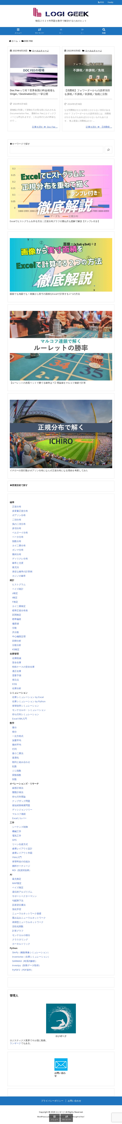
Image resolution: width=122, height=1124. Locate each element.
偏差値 (15, 623)
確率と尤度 (17, 563)
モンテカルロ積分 (21, 935)
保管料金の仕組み (21, 861)
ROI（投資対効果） (21, 870)
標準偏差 (16, 619)
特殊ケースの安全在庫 (23, 667)
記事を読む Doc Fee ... (45, 127)
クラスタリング (20, 939)
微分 (14, 727)
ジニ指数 (16, 770)
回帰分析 (16, 641)
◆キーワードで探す (20, 144)
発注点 (15, 679)
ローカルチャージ (40, 50)
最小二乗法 (17, 753)
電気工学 (16, 835)
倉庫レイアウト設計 (22, 848)
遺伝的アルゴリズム (22, 892)
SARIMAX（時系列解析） (24, 961)
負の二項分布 (19, 524)
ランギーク (15, 1043)
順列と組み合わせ (21, 762)
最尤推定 (16, 879)
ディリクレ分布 (20, 558)
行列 (14, 749)
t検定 (14, 597)
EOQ (14, 684)
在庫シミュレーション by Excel (28, 697)
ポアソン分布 (19, 515)
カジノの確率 (19, 576)
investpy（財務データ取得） (26, 965)
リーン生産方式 (20, 844)
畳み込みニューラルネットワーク (29, 918)
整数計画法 (17, 792)
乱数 (14, 766)
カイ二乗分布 (19, 545)
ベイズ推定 (17, 887)
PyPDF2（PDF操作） (22, 970)
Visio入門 (17, 857)
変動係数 (16, 775)
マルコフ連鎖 (19, 814)
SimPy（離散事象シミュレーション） (31, 952)
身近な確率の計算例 (22, 571)
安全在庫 (16, 662)
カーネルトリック (21, 944)
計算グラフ (17, 930)
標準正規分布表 (20, 610)
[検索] (108, 149)
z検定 (15, 593)
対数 (14, 779)
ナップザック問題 (21, 801)
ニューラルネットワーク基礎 (26, 913)
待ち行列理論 (19, 796)
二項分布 (16, 519)
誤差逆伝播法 (19, 905)
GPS (14, 840)
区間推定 (16, 614)
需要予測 (16, 675)
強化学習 (16, 909)
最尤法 (15, 567)
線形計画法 (17, 788)
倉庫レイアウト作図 (22, 853)
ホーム (15, 41)
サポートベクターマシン (24, 896)
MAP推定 (16, 883)
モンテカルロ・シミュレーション (29, 710)
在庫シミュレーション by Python (29, 701)
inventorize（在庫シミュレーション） (31, 956)
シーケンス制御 (20, 827)
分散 (14, 628)
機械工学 (16, 831)
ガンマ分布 (17, 550)
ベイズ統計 (17, 589)
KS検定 (15, 649)
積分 (14, 731)
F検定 (15, 602)
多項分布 (16, 528)
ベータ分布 (17, 537)
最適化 (15, 757)
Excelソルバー (19, 818)
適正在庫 (16, 671)
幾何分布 (16, 554)
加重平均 (16, 740)
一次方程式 (17, 736)
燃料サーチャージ (21, 866)
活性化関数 (17, 926)
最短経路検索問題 (21, 805)
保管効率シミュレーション (25, 705)
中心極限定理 (19, 636)
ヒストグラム (19, 584)
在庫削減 (16, 658)
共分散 (15, 632)
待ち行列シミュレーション (25, 714)
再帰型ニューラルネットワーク (27, 922)
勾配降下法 (17, 900)
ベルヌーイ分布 (20, 532)
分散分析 (16, 645)
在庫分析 (16, 688)
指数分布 (16, 541)
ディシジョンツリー (22, 809)
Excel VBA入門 (19, 718)
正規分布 (16, 506)
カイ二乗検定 (19, 606)
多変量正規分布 (20, 511)
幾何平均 (16, 744)
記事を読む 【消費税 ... (99, 127)
